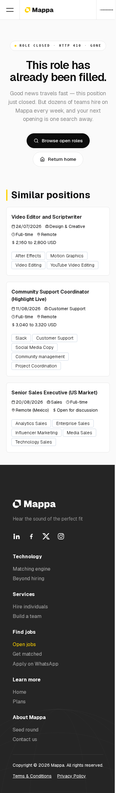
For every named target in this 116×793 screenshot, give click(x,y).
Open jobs (24, 644)
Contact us (25, 739)
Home (19, 692)
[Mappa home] (39, 10)
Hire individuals (30, 606)
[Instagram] (61, 536)
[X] (46, 536)
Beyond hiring (28, 578)
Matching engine (31, 569)
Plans (19, 701)
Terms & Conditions (32, 776)
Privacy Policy (71, 776)
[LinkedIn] (16, 536)
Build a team (27, 616)
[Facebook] (31, 536)
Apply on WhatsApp (35, 664)
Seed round (25, 730)
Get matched (27, 654)
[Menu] (9, 9)
